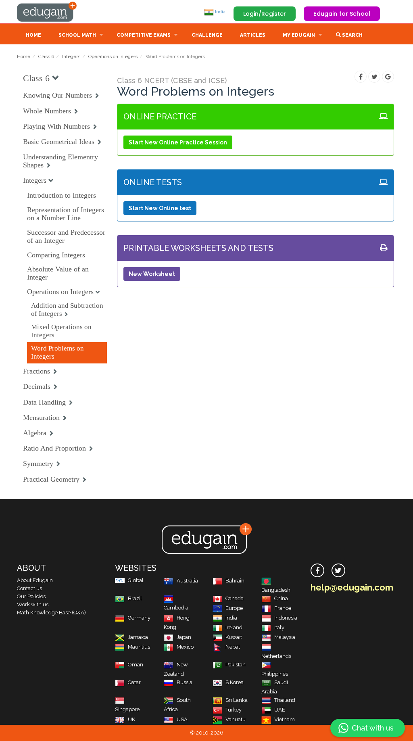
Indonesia (285, 618)
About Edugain (35, 580)
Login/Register (264, 14)
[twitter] (338, 570)
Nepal (232, 647)
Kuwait (233, 637)
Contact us (29, 588)
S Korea (234, 682)
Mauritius (139, 647)
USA (182, 719)
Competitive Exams (144, 35)
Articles (252, 35)
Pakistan (235, 665)
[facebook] (317, 570)
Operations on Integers (113, 56)
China (281, 598)
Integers (71, 56)
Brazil (135, 598)
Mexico (185, 647)
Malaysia (284, 637)
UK (131, 719)
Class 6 (46, 56)
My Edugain (299, 35)
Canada (234, 598)
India (219, 12)
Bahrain (234, 581)
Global (136, 580)
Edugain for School (341, 14)
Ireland (233, 627)
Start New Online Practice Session (178, 142)
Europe (234, 608)
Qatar (134, 682)
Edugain (47, 12)
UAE (279, 710)
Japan (184, 637)
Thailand (284, 700)
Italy (279, 627)
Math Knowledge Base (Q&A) (51, 612)
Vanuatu (235, 719)
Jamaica (138, 637)
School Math (77, 35)
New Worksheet (152, 274)
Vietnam (284, 719)
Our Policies (31, 596)
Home (33, 35)
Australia (187, 581)
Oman (135, 665)
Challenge (207, 35)
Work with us (32, 604)
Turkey (233, 710)
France (282, 608)
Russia (184, 682)
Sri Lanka (236, 700)
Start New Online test (160, 208)
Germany (139, 618)
